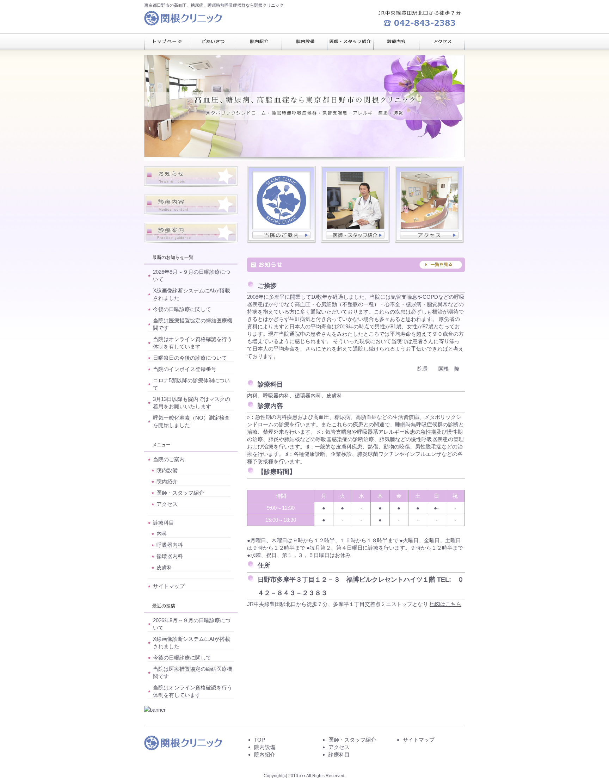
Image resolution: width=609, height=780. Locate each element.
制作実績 (304, 41)
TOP (259, 740)
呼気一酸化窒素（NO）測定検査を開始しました (191, 421)
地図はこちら (445, 604)
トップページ (167, 41)
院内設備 (167, 470)
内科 (161, 534)
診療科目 (163, 523)
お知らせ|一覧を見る (356, 265)
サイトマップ (169, 586)
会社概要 (442, 41)
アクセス (167, 504)
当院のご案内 (169, 459)
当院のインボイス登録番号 (184, 369)
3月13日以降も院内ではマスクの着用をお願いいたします (191, 402)
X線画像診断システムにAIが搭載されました (191, 294)
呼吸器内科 (169, 545)
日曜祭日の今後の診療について (190, 358)
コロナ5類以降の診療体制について (191, 384)
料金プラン (213, 41)
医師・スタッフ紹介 (180, 493)
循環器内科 (169, 556)
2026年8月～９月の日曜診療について (191, 275)
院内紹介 (167, 481)
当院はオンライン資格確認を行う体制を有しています (192, 342)
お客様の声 (350, 41)
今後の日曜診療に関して (182, 309)
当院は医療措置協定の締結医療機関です (192, 324)
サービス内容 (259, 41)
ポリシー (396, 41)
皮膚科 (164, 567)
